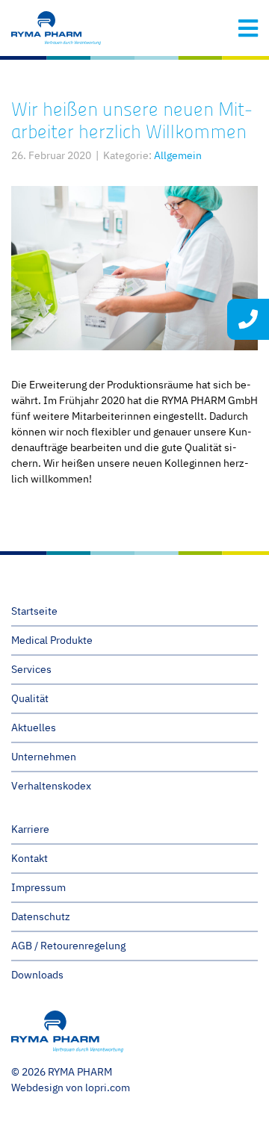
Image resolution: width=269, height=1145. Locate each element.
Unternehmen (43, 756)
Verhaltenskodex (51, 785)
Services (31, 669)
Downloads (37, 974)
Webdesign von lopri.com (70, 1087)
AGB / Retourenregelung (68, 945)
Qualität (30, 698)
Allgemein (178, 155)
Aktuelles (33, 727)
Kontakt (29, 858)
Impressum (38, 887)
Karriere (30, 829)
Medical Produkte (52, 640)
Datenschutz (40, 916)
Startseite (34, 611)
